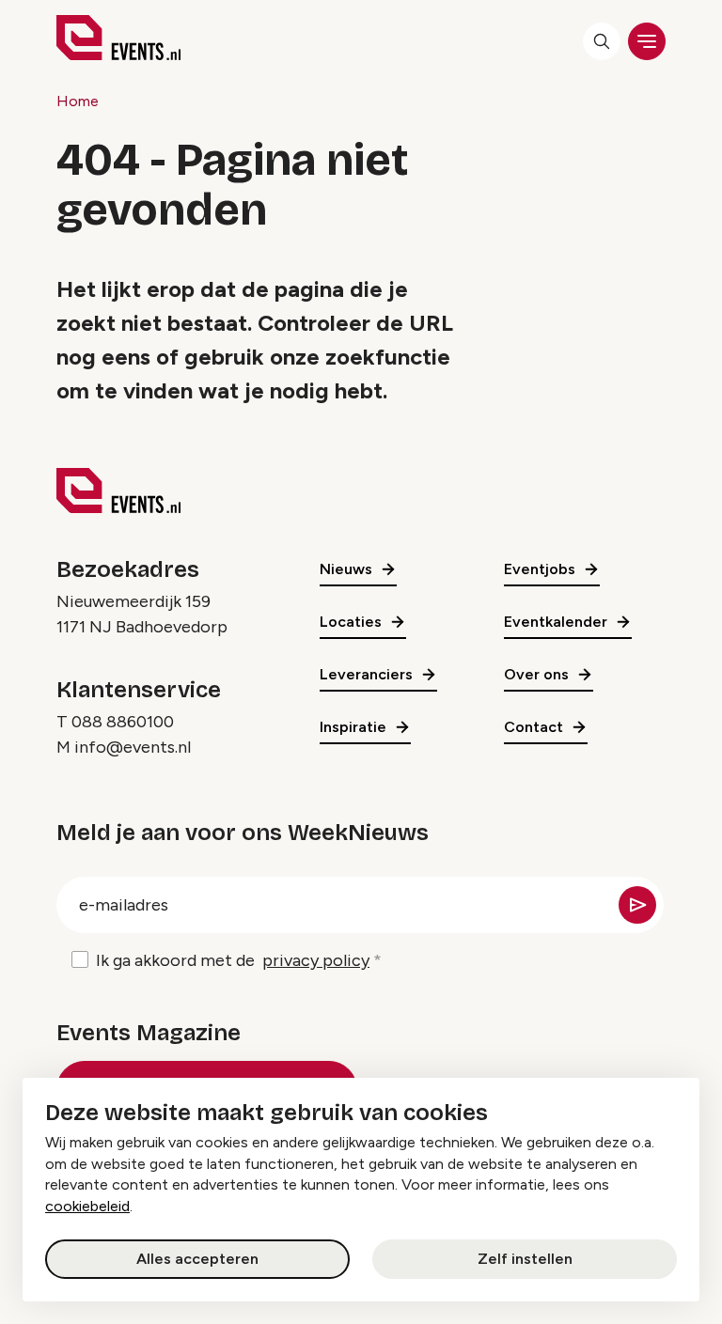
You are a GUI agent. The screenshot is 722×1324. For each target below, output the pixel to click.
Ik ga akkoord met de (232, 960)
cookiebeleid (87, 1206)
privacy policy (315, 960)
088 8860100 (122, 721)
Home (77, 101)
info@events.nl (132, 747)
